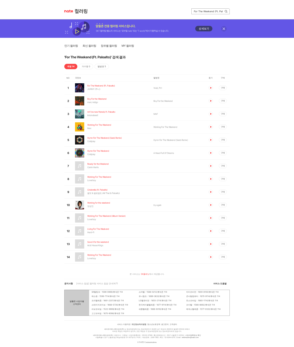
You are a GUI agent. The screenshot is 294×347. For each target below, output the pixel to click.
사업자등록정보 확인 (193, 335)
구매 (223, 87)
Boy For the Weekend (163, 101)
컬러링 (82, 11)
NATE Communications (148, 342)
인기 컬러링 (71, 45)
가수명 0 (86, 66)
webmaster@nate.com (190, 337)
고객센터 (173, 324)
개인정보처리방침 (139, 324)
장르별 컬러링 (109, 45)
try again (157, 205)
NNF (155, 114)
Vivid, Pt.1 (157, 88)
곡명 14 (70, 66)
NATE (68, 11)
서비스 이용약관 (123, 324)
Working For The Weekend (165, 127)
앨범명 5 (102, 66)
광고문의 (165, 324)
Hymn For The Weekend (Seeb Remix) (170, 140)
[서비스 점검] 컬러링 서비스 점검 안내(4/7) (97, 283)
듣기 (211, 88)
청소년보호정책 (153, 324)
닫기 (224, 29)
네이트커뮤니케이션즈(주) (114, 329)
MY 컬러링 (128, 45)
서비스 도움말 (220, 283)
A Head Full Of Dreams (163, 153)
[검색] (226, 11)
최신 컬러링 (89, 45)
